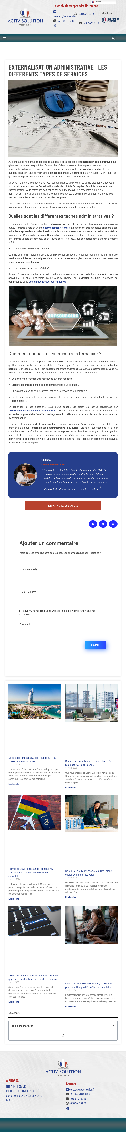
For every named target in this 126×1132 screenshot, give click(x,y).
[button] (4, 37)
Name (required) (28, 569)
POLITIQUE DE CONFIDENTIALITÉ (22, 1091)
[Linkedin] (75, 1108)
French (97, 2)
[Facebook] (68, 1108)
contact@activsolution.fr (82, 1089)
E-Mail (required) (28, 592)
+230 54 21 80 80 (91, 23)
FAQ (8, 1100)
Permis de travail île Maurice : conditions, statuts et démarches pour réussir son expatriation (30, 872)
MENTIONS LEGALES (16, 1086)
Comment (24, 624)
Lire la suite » (14, 783)
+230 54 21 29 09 (85, 14)
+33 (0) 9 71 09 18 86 (79, 1094)
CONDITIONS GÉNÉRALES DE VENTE (24, 1095)
